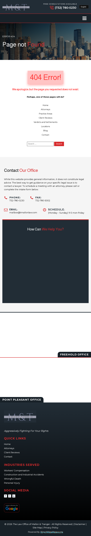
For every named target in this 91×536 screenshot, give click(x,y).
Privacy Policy (51, 527)
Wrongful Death (13, 479)
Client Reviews (45, 118)
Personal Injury (12, 483)
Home (45, 105)
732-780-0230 (16, 200)
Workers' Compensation (17, 470)
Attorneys (45, 109)
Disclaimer (79, 524)
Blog (45, 130)
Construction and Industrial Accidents (24, 474)
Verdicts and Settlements (45, 122)
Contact (45, 135)
